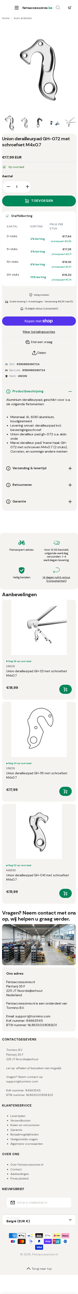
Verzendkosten (20, 1120)
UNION (22, 376)
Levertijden (17, 1116)
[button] (69, 7)
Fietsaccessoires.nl (45, 1254)
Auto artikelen (23, 18)
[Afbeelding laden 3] (39, 122)
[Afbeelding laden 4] (54, 122)
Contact (16, 1169)
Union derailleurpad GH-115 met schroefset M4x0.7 (36, 775)
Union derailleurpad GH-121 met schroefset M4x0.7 (36, 673)
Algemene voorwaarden (26, 1144)
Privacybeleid (19, 1178)
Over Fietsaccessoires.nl (26, 1164)
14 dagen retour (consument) (41, 308)
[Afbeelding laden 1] (9, 123)
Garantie (16, 1130)
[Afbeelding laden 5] (69, 122)
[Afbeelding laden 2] (24, 122)
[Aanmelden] (66, 1202)
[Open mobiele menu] (16, 7)
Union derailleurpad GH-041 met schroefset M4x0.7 (37, 877)
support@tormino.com (22, 1081)
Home (6, 18)
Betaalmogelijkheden (24, 1134)
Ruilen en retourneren (25, 1125)
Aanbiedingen (19, 1174)
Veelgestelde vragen (24, 1139)
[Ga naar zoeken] (58, 7)
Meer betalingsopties (39, 332)
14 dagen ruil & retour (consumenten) (56, 579)
